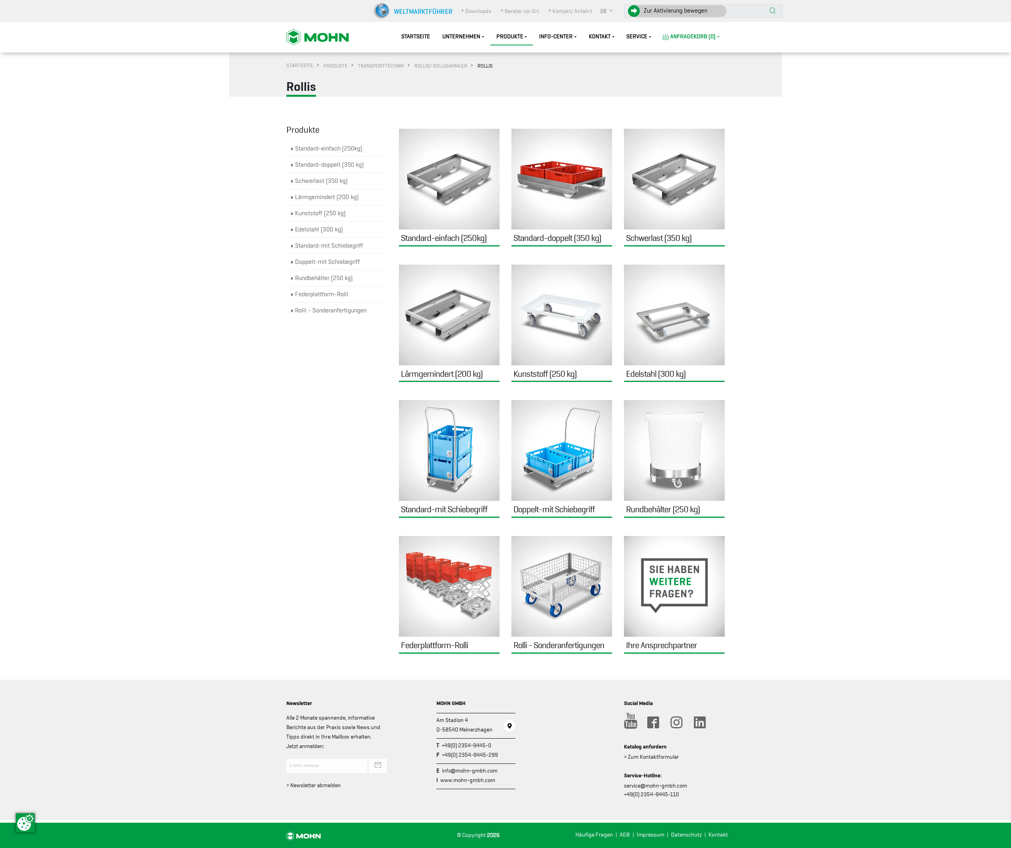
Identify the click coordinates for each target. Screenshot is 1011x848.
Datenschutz (686, 834)
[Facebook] (652, 722)
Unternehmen (461, 36)
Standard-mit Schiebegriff (329, 245)
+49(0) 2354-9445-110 (651, 794)
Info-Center (556, 36)
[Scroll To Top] (997, 839)
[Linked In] (699, 722)
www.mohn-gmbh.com (467, 780)
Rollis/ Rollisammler (440, 65)
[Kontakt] (509, 725)
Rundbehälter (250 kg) (324, 278)
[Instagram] (676, 722)
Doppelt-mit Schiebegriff (327, 261)
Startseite (415, 36)
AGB (625, 834)
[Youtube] (629, 722)
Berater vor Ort (522, 11)
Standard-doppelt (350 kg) (329, 164)
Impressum (650, 834)
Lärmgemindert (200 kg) (327, 197)
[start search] (773, 11)
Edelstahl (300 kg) (319, 229)
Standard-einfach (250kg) (328, 148)
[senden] (378, 766)
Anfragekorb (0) (693, 36)
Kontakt (600, 36)
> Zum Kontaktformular (651, 757)
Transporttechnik (381, 65)
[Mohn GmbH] (317, 36)
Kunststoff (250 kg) (320, 213)
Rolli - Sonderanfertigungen (330, 310)
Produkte (509, 36)
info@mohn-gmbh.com (470, 770)
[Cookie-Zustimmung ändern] (25, 822)
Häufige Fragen (594, 834)
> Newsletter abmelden (313, 785)
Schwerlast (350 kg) (321, 180)
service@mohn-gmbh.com (655, 785)
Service (636, 36)
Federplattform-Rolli (321, 294)
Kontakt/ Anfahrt (572, 11)
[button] (607, 11)
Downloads (478, 11)
